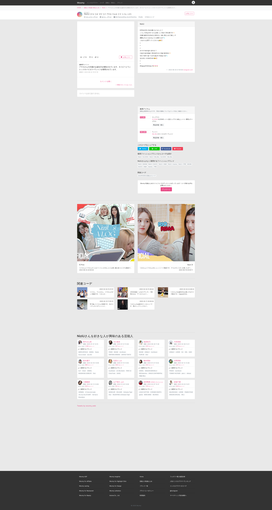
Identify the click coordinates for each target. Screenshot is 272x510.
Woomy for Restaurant (86, 491)
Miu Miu (154, 134)
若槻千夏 (177, 382)
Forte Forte (112, 373)
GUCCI (140, 166)
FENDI (111, 352)
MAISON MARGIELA (151, 371)
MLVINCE (155, 394)
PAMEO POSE (189, 392)
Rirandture (82, 397)
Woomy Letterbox (115, 491)
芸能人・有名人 (110, 3)
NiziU (103, 8)
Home (141, 476)
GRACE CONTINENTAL (155, 373)
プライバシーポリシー (147, 491)
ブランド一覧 (144, 486)
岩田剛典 (153, 382)
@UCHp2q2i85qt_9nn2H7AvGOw (126, 17)
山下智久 (118, 382)
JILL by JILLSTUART (85, 394)
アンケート (166, 189)
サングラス (155, 117)
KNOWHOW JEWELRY (85, 373)
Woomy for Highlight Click (117, 481)
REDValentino (143, 373)
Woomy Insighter (114, 476)
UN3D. (119, 373)
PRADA (171, 371)
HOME (79, 8)
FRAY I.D (128, 371)
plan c (183, 373)
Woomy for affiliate (85, 481)
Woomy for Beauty (85, 495)
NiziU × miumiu (172, 164)
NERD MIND (147, 394)
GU (182, 352)
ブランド (120, 3)
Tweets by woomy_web (86, 406)
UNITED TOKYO (126, 354)
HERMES (81, 392)
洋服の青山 (142, 376)
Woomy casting (84, 486)
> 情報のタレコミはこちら (124, 85)
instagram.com (188, 70)
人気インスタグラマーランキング (180, 481)
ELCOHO (155, 119)
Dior (147, 354)
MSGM (189, 164)
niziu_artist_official (92, 17)
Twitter (144, 149)
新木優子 (86, 361)
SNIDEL (91, 352)
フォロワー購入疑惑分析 (177, 476)
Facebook (166, 149)
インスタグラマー (92, 3)
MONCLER (112, 392)
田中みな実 (87, 342)
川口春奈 (116, 342)
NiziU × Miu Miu (154, 157)
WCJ (182, 394)
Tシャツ (154, 132)
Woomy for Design (115, 486)
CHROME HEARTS (155, 392)
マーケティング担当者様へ (178, 495)
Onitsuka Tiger (127, 392)
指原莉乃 (147, 342)
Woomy (80, 2)
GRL (186, 352)
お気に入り (189, 13)
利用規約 (142, 495)
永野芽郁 (177, 361)
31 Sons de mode (90, 392)
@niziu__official (106, 17)
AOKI (190, 352)
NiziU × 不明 (182, 164)
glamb (141, 394)
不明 (155, 166)
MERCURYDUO (83, 352)
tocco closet (82, 354)
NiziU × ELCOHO (143, 157)
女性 (141, 17)
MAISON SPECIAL (174, 394)
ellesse (189, 373)
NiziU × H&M (163, 164)
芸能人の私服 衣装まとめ (91, 8)
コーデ (102, 3)
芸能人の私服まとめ (146, 481)
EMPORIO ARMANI (114, 354)
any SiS (89, 354)
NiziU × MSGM (142, 164)
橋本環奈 (147, 361)
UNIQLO (147, 352)
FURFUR (141, 354)
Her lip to (95, 394)
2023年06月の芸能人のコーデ (147, 175)
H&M (145, 166)
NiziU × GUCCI (152, 164)
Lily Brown (123, 352)
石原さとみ (117, 361)
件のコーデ (89, 346)
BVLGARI (119, 392)
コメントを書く (106, 81)
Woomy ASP (83, 476)
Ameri (84, 371)
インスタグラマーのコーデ (178, 486)
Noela (97, 352)
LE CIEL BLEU (120, 371)
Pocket (178, 149)
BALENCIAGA (173, 392)
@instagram (174, 491)
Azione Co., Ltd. (114, 495)
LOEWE (178, 352)
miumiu (150, 166)
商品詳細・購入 (158, 125)
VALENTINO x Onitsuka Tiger (121, 394)
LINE (155, 149)
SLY (80, 371)
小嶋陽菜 (86, 382)
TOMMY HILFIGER (174, 373)
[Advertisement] (166, 90)
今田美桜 (177, 342)
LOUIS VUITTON (144, 392)
